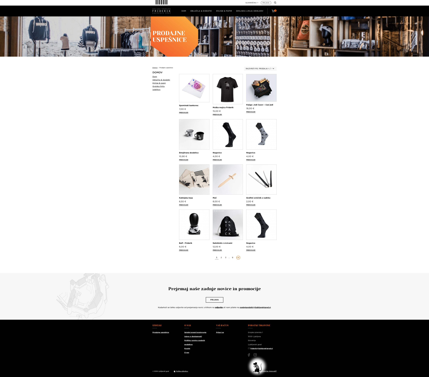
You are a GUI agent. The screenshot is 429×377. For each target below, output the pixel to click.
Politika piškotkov (182, 371)
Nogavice (217, 153)
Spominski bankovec (189, 105)
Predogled (183, 112)
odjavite (219, 307)
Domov (157, 72)
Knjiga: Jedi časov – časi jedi (259, 105)
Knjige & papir (224, 11)
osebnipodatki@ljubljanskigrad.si (255, 307)
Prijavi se (220, 332)
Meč (215, 198)
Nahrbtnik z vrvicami (222, 243)
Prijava (266, 3)
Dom (184, 11)
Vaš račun (222, 325)
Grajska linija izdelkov (249, 11)
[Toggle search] (275, 2)
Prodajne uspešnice (160, 332)
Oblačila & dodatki (201, 11)
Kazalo (187, 348)
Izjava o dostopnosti (193, 336)
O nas (186, 352)
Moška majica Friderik (223, 107)
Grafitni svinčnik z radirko (258, 198)
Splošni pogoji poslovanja (195, 332)
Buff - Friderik (185, 243)
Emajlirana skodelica (189, 153)
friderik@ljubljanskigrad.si (261, 348)
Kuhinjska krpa (186, 198)
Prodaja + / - (265, 68)
